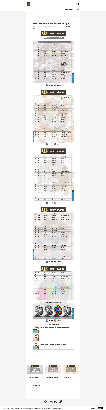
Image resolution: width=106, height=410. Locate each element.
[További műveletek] (73, 20)
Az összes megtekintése (75, 362)
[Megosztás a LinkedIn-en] (38, 355)
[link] (78, 4)
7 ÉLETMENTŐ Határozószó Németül (52, 376)
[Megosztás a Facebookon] (33, 355)
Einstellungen (93, 408)
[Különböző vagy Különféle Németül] (35, 369)
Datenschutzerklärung (60, 408)
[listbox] (68, 9)
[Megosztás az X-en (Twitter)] (35, 355)
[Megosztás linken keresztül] (41, 355)
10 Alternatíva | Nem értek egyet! (69, 376)
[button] (68, 9)
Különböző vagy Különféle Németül (33, 376)
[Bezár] (104, 408)
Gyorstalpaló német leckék (32, 13)
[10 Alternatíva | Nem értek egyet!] (71, 369)
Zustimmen (100, 408)
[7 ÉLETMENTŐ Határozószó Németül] (53, 369)
